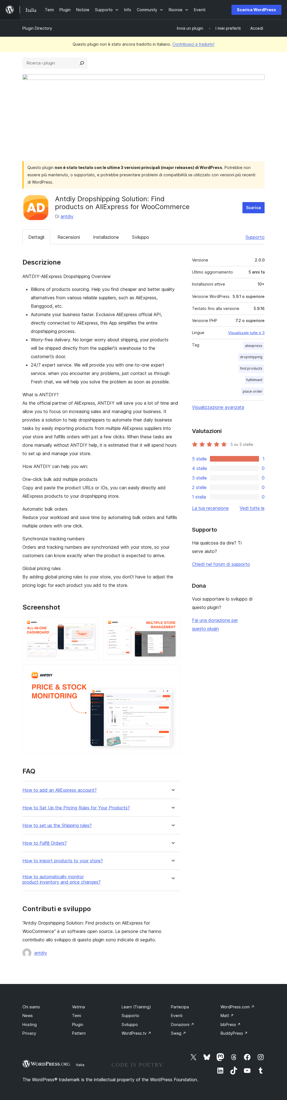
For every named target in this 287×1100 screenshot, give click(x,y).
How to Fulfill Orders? (44, 843)
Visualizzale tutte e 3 (246, 332)
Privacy (29, 1033)
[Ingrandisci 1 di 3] (91, 624)
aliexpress (253, 346)
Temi (76, 1015)
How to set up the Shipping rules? (57, 825)
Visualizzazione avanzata (218, 407)
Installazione (106, 237)
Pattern (79, 1033)
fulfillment (254, 380)
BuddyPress (234, 1033)
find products (251, 368)
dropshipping (251, 357)
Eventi (176, 1015)
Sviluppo (140, 237)
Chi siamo (31, 1006)
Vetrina (78, 1006)
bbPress (231, 1024)
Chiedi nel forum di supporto (221, 564)
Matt (227, 1015)
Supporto (255, 237)
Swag (178, 1033)
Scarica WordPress (256, 9)
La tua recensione (210, 508)
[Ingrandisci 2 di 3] (172, 624)
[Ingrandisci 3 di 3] (172, 672)
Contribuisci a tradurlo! (193, 44)
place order (252, 391)
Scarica (253, 207)
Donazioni (182, 1024)
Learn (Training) (136, 1006)
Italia (80, 1064)
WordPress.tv (136, 1033)
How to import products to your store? (62, 860)
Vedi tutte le (252, 508)
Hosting (29, 1024)
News (27, 1015)
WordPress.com (237, 1006)
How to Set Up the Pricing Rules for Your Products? (76, 807)
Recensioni (68, 237)
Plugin (77, 1024)
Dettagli (36, 237)
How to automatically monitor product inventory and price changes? (61, 879)
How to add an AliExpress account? (59, 790)
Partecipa (180, 1006)
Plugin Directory (37, 28)
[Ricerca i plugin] (81, 63)
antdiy (67, 216)
